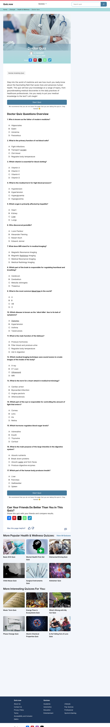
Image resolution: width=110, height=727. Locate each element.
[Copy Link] (49, 60)
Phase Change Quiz (10, 634)
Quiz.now (8, 4)
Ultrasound (16, 372)
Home (5, 9)
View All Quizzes (64, 535)
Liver (13, 217)
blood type (36, 291)
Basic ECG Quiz (9, 557)
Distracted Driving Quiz (58, 557)
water (20, 462)
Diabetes (15, 321)
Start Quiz (37, 102)
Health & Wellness (23, 9)
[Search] (104, 4)
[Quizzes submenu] (46, 4)
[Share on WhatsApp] (45, 60)
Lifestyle (12, 9)
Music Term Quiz (9, 610)
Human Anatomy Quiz (16, 73)
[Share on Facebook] (30, 60)
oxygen (23, 150)
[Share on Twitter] (40, 60)
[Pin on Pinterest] (35, 60)
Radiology (24, 256)
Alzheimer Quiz (55, 581)
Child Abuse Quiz (10, 581)
